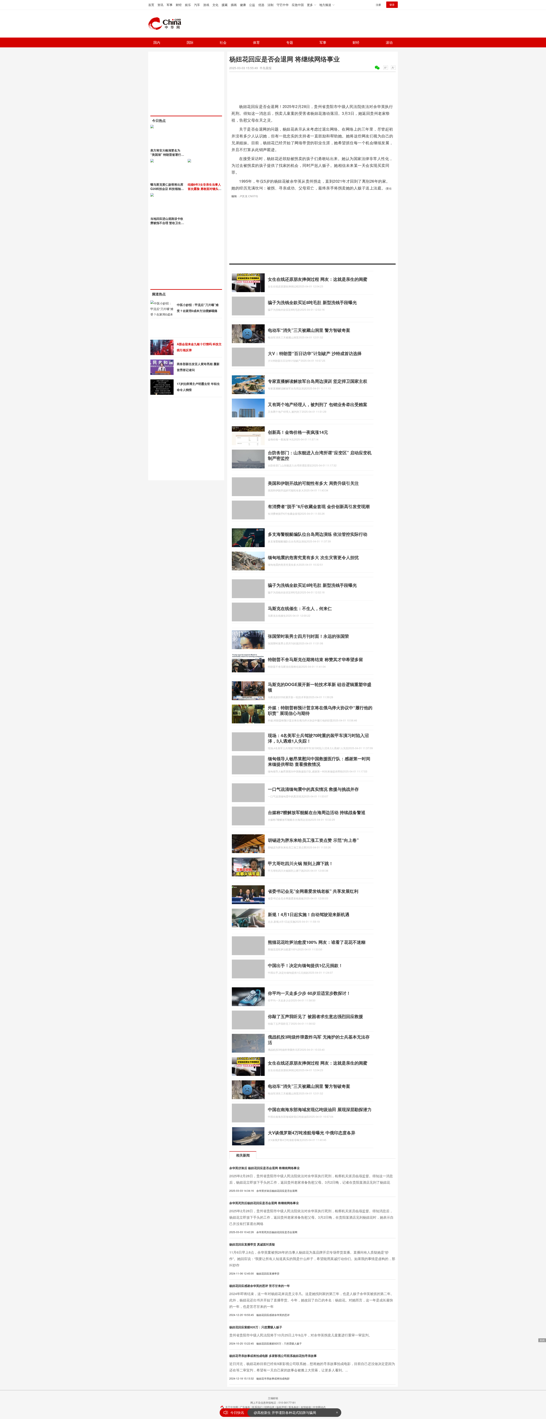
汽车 (197, 5)
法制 (270, 5)
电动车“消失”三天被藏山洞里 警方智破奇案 (309, 330)
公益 (252, 5)
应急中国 (298, 5)
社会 (223, 42)
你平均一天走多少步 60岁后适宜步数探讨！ (309, 993)
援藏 (225, 5)
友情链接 (306, 1407)
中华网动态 (319, 1407)
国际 (190, 42)
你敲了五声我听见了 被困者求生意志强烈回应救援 (315, 1016)
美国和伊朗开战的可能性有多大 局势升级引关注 (313, 483)
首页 (151, 5)
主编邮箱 (273, 1398)
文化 (215, 5)
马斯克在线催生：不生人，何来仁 (300, 608)
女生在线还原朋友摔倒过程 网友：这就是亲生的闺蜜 (317, 279)
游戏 (206, 5)
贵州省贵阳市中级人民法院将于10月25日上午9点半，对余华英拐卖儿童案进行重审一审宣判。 (300, 1335)
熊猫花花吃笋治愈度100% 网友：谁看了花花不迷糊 (316, 942)
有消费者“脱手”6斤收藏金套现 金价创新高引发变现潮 (319, 506)
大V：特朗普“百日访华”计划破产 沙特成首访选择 (315, 353)
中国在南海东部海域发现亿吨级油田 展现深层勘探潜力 (320, 1109)
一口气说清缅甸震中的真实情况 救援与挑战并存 (313, 789)
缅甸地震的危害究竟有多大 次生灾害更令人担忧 (313, 557)
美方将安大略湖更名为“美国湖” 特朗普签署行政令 (167, 154)
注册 (378, 4)
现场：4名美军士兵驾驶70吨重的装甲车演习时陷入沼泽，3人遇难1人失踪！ (318, 738)
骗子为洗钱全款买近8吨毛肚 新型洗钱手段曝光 (312, 302)
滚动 (389, 42)
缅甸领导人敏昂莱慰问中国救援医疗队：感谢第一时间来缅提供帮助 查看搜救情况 (319, 761)
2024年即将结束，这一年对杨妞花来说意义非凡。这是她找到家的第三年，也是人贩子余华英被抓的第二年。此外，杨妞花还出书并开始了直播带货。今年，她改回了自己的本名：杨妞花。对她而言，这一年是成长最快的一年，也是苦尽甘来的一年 (311, 1300)
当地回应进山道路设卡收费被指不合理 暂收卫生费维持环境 (167, 222)
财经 (179, 5)
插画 (234, 5)
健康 (243, 5)
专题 (289, 42)
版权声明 (281, 1407)
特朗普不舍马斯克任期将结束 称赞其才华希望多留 (315, 659)
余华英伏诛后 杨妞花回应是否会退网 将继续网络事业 (264, 1168)
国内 (156, 42)
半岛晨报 (266, 68)
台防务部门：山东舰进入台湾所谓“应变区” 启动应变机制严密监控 (320, 455)
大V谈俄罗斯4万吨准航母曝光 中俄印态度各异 (311, 1132)
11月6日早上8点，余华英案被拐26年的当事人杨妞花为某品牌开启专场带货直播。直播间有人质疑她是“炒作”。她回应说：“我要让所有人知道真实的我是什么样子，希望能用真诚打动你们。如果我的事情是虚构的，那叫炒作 (312, 1258)
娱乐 (188, 5)
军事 (170, 5)
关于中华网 (231, 1407)
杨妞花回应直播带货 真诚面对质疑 (252, 1244)
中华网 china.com (166, 23)
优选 (261, 5)
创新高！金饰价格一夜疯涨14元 (298, 432)
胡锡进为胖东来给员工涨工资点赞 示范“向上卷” (313, 840)
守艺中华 (283, 5)
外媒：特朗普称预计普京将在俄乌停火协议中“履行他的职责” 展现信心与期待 (320, 710)
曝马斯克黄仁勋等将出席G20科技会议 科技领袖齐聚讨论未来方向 (167, 188)
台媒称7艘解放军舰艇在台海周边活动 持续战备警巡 (316, 812)
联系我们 (257, 1407)
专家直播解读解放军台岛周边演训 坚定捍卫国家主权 (317, 381)
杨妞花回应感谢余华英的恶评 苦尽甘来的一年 (259, 1286)
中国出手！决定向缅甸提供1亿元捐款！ (305, 965)
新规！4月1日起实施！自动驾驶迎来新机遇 (308, 914)
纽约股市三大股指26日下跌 (274, 1412)
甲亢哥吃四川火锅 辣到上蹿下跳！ (300, 863)
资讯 (160, 5)
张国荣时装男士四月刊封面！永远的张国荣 (308, 636)
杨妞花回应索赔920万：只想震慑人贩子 (255, 1327)
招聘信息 (269, 1407)
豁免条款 (294, 1407)
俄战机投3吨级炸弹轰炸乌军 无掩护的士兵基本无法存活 (319, 1039)
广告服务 (245, 1407)
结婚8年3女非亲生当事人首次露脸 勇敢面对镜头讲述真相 (204, 188)
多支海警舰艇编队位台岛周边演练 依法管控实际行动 (317, 534)
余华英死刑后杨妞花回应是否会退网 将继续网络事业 (264, 1203)
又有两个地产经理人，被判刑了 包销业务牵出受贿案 (317, 404)
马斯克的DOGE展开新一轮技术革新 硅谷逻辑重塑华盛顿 (319, 687)
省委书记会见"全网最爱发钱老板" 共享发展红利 (313, 891)
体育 (256, 42)
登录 (392, 4)
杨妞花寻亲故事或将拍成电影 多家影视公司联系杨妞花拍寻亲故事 (273, 1355)
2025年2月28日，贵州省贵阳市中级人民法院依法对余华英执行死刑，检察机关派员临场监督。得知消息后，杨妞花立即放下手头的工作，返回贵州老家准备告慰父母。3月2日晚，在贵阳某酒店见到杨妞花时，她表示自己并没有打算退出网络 (311, 1217)
